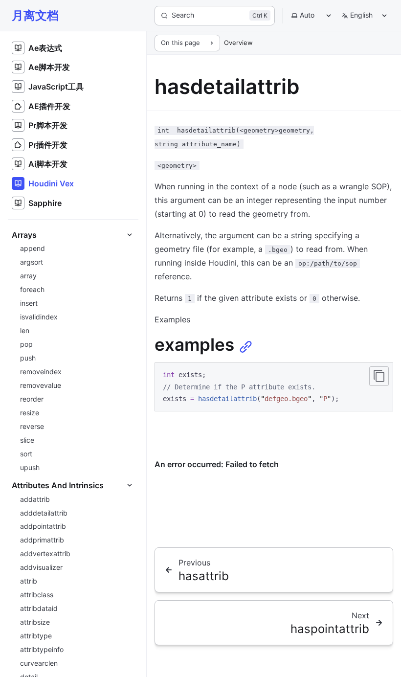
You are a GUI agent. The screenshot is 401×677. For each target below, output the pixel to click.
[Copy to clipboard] (379, 376)
